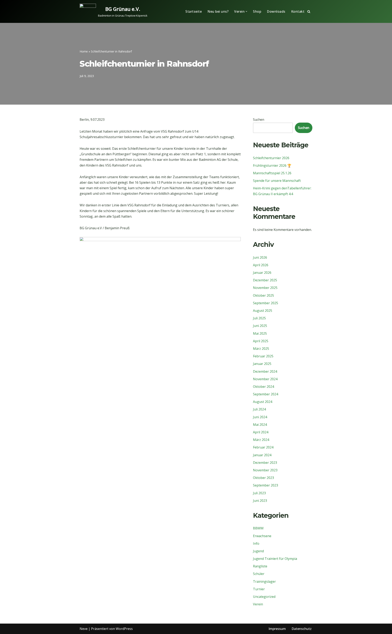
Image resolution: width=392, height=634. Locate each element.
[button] (246, 11)
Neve (84, 628)
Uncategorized (264, 596)
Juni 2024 (260, 417)
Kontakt (298, 11)
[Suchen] (308, 11)
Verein (258, 604)
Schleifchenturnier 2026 (271, 158)
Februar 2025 (263, 356)
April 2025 (260, 341)
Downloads (276, 11)
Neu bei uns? (217, 11)
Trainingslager (264, 581)
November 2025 (265, 287)
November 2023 (265, 470)
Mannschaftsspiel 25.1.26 (272, 173)
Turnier (259, 589)
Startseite (193, 11)
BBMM (258, 528)
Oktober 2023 (263, 477)
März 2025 (261, 348)
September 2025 (265, 303)
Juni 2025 (260, 325)
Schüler (258, 573)
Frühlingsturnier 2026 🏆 (272, 165)
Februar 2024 (263, 447)
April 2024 (260, 432)
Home (84, 51)
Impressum (277, 628)
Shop (257, 11)
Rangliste (260, 566)
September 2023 (265, 485)
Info (256, 543)
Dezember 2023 (265, 462)
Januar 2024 (262, 455)
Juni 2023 (260, 500)
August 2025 (262, 310)
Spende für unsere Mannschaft (277, 180)
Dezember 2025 (265, 280)
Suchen (258, 119)
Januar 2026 (262, 272)
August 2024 (262, 401)
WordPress (124, 628)
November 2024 (265, 379)
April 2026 (260, 265)
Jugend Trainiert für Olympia (275, 558)
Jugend (258, 551)
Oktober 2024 (263, 386)
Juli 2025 (259, 318)
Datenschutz (302, 628)
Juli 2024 (259, 409)
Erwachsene (262, 536)
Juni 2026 (260, 257)
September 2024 (265, 394)
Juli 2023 (259, 493)
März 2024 (261, 439)
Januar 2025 (262, 363)
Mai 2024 (260, 424)
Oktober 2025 (263, 295)
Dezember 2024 (265, 371)
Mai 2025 (260, 333)
